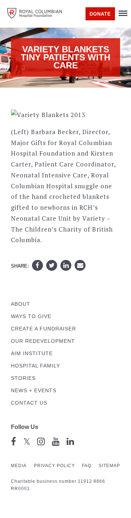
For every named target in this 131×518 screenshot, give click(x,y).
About (20, 304)
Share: (20, 266)
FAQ (86, 465)
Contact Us (29, 403)
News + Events (33, 390)
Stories (23, 378)
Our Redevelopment (43, 341)
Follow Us (24, 427)
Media (19, 465)
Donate (100, 14)
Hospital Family (35, 366)
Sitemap (109, 465)
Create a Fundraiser (43, 329)
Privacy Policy (54, 465)
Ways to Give (31, 316)
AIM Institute (32, 353)
